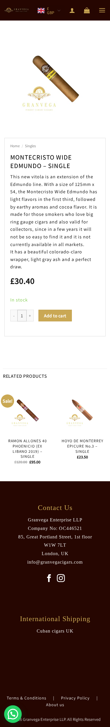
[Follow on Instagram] (61, 579)
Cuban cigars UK (55, 630)
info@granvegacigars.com (55, 562)
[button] (87, 10)
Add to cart (55, 315)
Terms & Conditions (27, 698)
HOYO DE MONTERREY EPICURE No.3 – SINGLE (82, 446)
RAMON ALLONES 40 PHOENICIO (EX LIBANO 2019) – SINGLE (27, 448)
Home (15, 145)
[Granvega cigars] (16, 10)
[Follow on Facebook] (49, 579)
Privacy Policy (76, 698)
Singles (30, 145)
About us (55, 704)
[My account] (72, 10)
